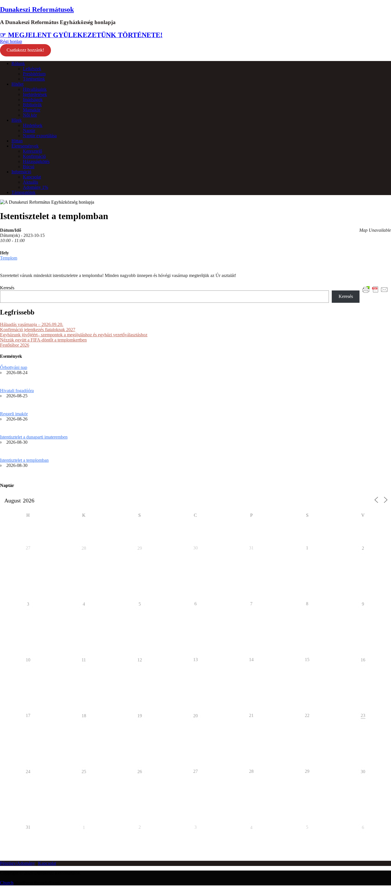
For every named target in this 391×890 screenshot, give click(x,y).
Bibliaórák (32, 104)
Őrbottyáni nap (13, 367)
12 (139, 659)
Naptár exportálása (40, 135)
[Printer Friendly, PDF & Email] (375, 289)
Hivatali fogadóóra (17, 390)
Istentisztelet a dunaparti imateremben (34, 437)
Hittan (17, 140)
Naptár (29, 130)
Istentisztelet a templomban (24, 460)
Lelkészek (32, 68)
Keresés (7, 287)
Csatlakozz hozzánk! (25, 50)
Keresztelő (32, 151)
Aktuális (30, 182)
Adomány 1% (35, 187)
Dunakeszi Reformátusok (37, 9)
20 (195, 715)
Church (6, 882)
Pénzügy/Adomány (17, 863)
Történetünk (34, 78)
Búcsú (28, 166)
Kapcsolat (32, 176)
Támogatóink (23, 192)
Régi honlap (11, 41)
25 (84, 771)
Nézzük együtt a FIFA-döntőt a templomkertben (43, 339)
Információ (21, 171)
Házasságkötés (36, 161)
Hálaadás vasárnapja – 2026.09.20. (31, 324)
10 (28, 659)
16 (363, 659)
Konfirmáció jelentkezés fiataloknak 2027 (37, 329)
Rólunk (18, 63)
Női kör (30, 115)
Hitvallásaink (35, 89)
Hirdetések (32, 125)
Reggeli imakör (14, 413)
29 (139, 548)
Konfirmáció (34, 156)
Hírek (16, 120)
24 (28, 771)
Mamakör (31, 109)
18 (84, 715)
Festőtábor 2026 (14, 345)
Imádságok (33, 99)
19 (139, 715)
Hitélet (17, 84)
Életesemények (25, 146)
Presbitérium (34, 73)
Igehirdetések (35, 94)
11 (84, 659)
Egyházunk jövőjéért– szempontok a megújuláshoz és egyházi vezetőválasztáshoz (73, 334)
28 (84, 548)
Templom (8, 258)
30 (363, 771)
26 (139, 771)
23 (363, 715)
